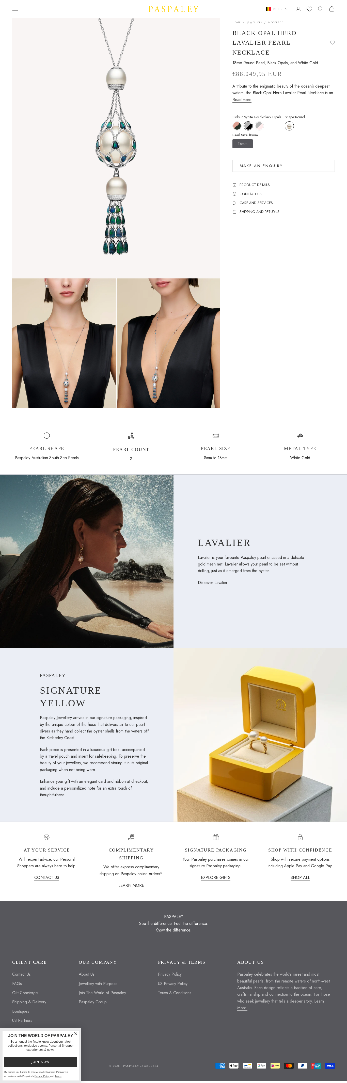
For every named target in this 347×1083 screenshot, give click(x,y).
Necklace (275, 22)
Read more (241, 100)
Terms (58, 1076)
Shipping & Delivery (29, 1002)
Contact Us (21, 974)
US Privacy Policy (172, 984)
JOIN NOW (40, 1062)
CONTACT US (46, 877)
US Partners (22, 1020)
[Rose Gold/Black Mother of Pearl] (237, 125)
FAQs (17, 984)
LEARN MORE (131, 885)
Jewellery (254, 22)
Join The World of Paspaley (102, 993)
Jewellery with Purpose (98, 984)
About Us (86, 974)
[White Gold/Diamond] (259, 125)
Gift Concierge (25, 993)
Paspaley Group (93, 1002)
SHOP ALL (300, 877)
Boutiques (20, 1011)
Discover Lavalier (212, 583)
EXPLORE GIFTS (215, 877)
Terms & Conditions (174, 993)
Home (236, 22)
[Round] (289, 125)
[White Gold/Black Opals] (248, 125)
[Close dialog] (76, 1034)
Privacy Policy (170, 974)
